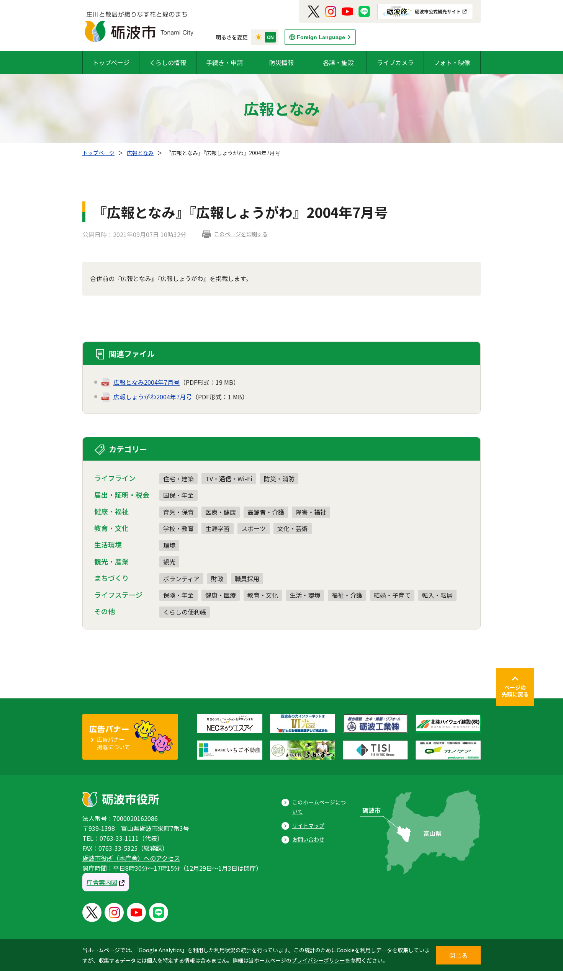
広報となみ (140, 153)
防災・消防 (279, 478)
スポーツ (253, 528)
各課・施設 (338, 62)
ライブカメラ (395, 62)
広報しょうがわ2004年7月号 (152, 396)
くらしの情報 (167, 62)
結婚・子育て (392, 595)
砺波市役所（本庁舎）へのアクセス (131, 858)
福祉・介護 (347, 595)
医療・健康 (220, 512)
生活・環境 (305, 595)
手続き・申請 (224, 62)
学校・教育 (178, 528)
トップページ (111, 62)
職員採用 (247, 578)
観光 (169, 561)
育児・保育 (178, 512)
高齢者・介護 (265, 512)
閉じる (458, 955)
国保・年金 (178, 495)
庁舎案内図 (102, 882)
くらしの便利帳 (184, 611)
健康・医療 (220, 595)
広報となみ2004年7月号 (146, 382)
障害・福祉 (311, 512)
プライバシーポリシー (318, 960)
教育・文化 (262, 595)
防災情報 (281, 62)
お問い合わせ (308, 839)
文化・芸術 (292, 528)
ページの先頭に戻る (515, 690)
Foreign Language (321, 37)
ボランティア (181, 578)
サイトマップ (308, 825)
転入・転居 (437, 595)
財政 (217, 578)
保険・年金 (178, 595)
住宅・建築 (178, 478)
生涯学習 (217, 528)
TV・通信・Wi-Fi (228, 478)
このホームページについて (319, 807)
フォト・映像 (452, 62)
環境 (169, 545)
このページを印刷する (241, 234)
